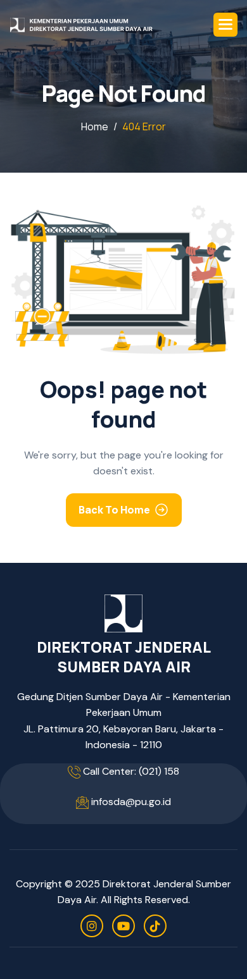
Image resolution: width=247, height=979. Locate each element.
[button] (225, 25)
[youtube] (123, 925)
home (94, 126)
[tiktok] (155, 925)
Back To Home (114, 510)
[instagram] (91, 925)
